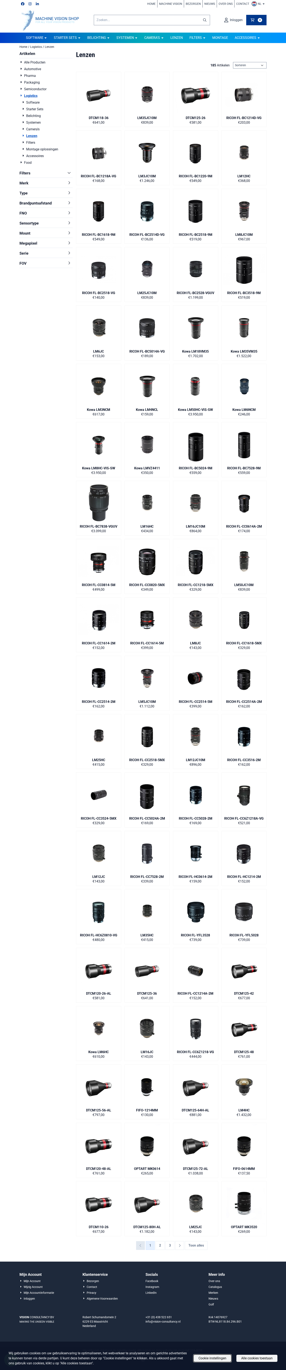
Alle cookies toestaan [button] (257, 1358)
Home (151, 3)
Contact (242, 3)
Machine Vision (170, 3)
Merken (213, 1292)
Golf (211, 1304)
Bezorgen (193, 3)
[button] (259, 4)
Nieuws (209, 3)
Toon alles (196, 1245)
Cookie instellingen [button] (212, 1358)
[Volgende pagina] (179, 1245)
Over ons (226, 3)
